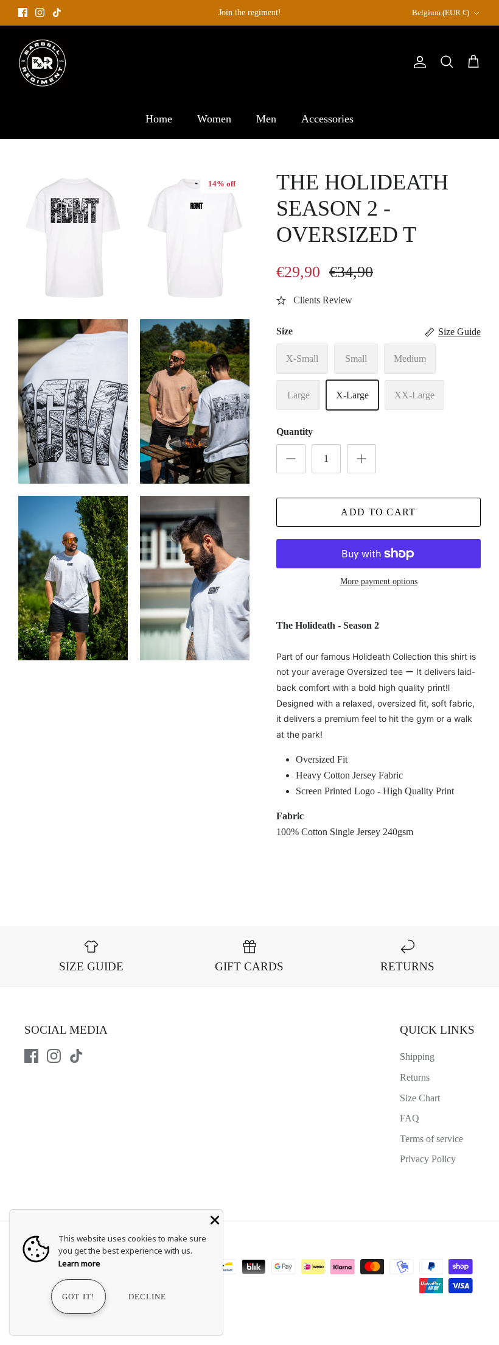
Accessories (327, 119)
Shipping (417, 1056)
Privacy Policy (428, 1159)
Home (158, 119)
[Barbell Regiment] (42, 62)
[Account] (417, 62)
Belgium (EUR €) (440, 12)
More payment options (378, 581)
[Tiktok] (56, 12)
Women (214, 119)
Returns (415, 1077)
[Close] (214, 1219)
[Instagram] (39, 12)
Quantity (294, 431)
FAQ (409, 1118)
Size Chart (420, 1098)
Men (266, 119)
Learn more (79, 1263)
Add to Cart (378, 512)
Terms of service (431, 1139)
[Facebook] (22, 12)
